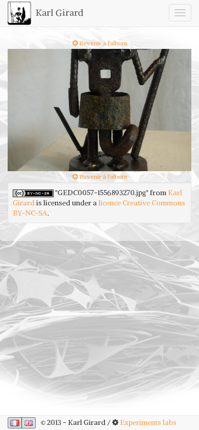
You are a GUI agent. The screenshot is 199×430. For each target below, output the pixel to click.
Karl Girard (59, 12)
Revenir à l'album (102, 43)
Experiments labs (148, 422)
